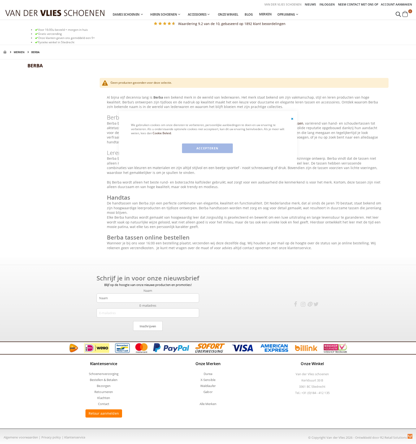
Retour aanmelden (104, 413)
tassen (298, 123)
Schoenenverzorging (103, 374)
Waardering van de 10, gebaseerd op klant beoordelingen (232, 23)
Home (5, 52)
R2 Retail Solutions (394, 437)
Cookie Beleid (162, 133)
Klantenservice (74, 437)
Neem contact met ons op (358, 4)
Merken (265, 14)
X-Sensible (208, 380)
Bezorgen (103, 386)
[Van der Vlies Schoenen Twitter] (316, 305)
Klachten (103, 398)
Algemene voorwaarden (21, 437)
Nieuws (310, 4)
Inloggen (327, 4)
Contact (103, 404)
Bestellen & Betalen (103, 380)
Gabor (207, 392)
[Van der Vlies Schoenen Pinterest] (309, 305)
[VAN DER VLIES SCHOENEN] (55, 12)
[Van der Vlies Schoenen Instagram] (303, 305)
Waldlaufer (208, 386)
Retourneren (103, 392)
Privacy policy (51, 437)
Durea (208, 374)
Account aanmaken (396, 4)
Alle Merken (208, 404)
